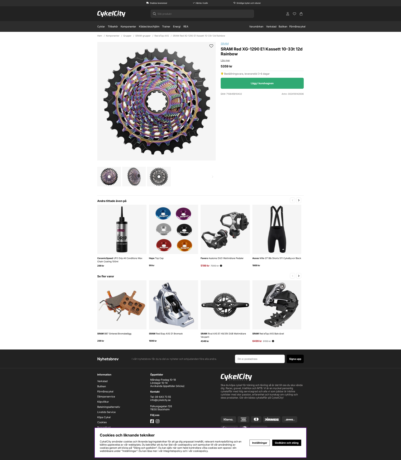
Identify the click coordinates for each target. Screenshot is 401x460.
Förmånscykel (297, 26)
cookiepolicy (200, 450)
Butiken (283, 26)
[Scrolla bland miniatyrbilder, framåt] (212, 177)
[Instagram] (158, 422)
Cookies (102, 422)
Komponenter (128, 26)
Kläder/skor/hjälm (149, 26)
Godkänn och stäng (287, 442)
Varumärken (256, 26)
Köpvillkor (103, 401)
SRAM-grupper (143, 35)
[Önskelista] (294, 14)
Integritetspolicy (172, 450)
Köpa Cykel (104, 417)
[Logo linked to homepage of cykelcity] (111, 14)
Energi (177, 26)
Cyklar (101, 26)
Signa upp (295, 358)
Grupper (127, 35)
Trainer (166, 26)
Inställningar (259, 442)
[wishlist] (211, 46)
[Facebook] (152, 422)
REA (185, 26)
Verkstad (271, 26)
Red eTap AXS (161, 35)
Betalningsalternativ (108, 406)
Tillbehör (113, 26)
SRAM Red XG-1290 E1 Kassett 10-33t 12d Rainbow (199, 35)
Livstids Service (106, 412)
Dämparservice (106, 396)
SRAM (225, 43)
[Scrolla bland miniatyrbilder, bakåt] (100, 177)
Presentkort (104, 427)
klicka (180, 386)
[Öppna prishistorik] (221, 265)
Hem (99, 35)
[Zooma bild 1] (156, 101)
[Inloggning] (287, 14)
